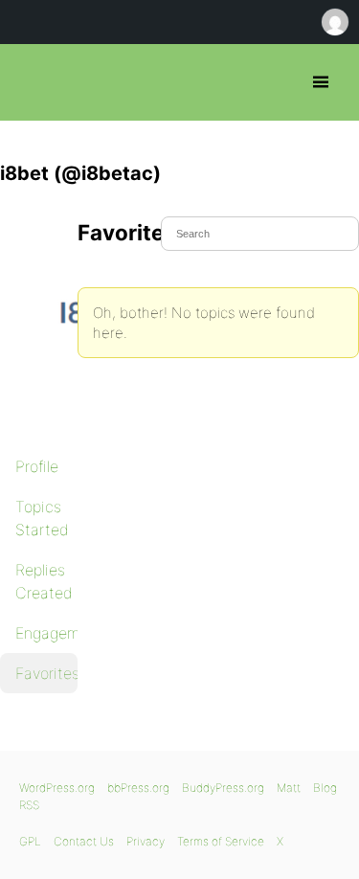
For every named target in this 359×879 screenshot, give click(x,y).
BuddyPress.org (223, 787)
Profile (36, 466)
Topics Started (42, 518)
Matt (289, 787)
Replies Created (44, 581)
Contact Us (84, 841)
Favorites (46, 673)
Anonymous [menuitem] (334, 22)
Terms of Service (220, 841)
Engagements (46, 632)
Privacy (145, 841)
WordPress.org (57, 787)
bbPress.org (31, 82)
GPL (30, 841)
